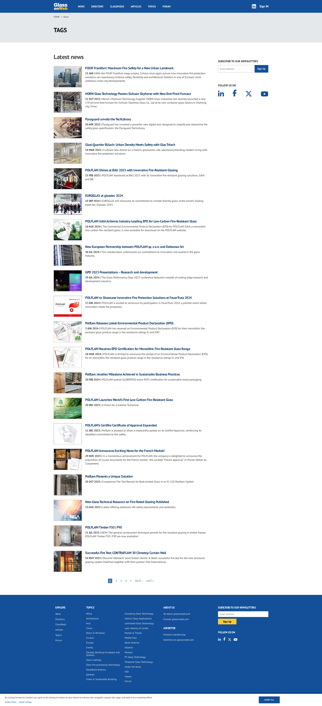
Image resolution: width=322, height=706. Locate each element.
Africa (89, 613)
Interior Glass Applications (138, 618)
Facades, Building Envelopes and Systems (103, 654)
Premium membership (174, 634)
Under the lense (133, 666)
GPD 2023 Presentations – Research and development (121, 272)
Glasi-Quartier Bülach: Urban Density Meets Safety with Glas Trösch (130, 145)
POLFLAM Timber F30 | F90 (103, 527)
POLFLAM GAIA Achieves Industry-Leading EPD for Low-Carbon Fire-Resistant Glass (140, 221)
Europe (90, 642)
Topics (152, 6)
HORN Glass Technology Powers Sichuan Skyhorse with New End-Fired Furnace (138, 94)
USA (127, 671)
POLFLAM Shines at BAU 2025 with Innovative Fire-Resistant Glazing (131, 170)
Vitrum (128, 681)
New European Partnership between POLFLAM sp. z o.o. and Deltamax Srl (134, 247)
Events (89, 647)
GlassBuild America (96, 669)
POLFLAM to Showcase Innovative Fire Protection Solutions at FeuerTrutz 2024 (138, 298)
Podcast (128, 652)
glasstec (90, 674)
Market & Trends (133, 632)
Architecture (92, 618)
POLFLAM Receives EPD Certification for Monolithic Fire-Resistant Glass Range (137, 349)
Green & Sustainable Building (101, 679)
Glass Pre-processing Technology (103, 664)
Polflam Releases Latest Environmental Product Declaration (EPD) (129, 323)
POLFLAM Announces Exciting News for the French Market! (125, 451)
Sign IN (264, 6)
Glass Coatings (93, 659)
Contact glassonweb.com (176, 619)
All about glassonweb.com (176, 613)
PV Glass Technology (135, 657)
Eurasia (90, 637)
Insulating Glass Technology (139, 613)
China (89, 628)
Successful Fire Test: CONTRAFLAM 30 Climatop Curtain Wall (125, 553)
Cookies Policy (10, 702)
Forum (167, 6)
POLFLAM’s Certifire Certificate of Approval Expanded (121, 425)
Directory (97, 6)
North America (132, 642)
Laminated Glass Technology (139, 623)
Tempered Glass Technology (139, 661)
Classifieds (117, 6)
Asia (88, 623)
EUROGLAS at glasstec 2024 (104, 196)
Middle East (131, 637)
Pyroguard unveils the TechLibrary (108, 119)
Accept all (269, 700)
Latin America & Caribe (136, 628)
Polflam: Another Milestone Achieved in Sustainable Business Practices (132, 374)
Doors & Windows (95, 632)
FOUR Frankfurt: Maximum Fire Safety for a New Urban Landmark (129, 68)
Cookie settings (25, 702)
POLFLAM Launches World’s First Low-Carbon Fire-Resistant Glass (129, 400)
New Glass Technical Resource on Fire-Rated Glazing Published (127, 502)
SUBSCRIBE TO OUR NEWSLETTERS (238, 61)
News (81, 6)
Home (57, 16)
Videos (128, 676)
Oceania (129, 647)
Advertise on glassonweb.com (178, 639)
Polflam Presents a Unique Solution (109, 476)
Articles (136, 6)
